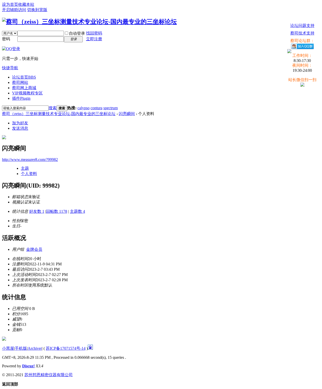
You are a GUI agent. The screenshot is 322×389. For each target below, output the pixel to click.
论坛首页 (24, 77)
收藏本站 (26, 4)
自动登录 (77, 33)
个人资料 (29, 173)
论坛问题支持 (302, 25)
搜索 (53, 108)
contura (96, 108)
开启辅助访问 (14, 10)
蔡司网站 (20, 82)
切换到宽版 (37, 10)
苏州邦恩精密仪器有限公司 (48, 375)
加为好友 (20, 123)
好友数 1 (36, 211)
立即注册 (94, 39)
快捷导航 (10, 68)
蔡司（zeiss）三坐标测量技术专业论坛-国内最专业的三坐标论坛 (58, 114)
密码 (6, 39)
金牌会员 (34, 249)
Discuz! (28, 366)
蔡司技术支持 (302, 33)
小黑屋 (8, 348)
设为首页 (10, 4)
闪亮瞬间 (127, 114)
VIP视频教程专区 (27, 93)
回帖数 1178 (56, 211)
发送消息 (20, 128)
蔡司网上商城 (24, 88)
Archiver (35, 348)
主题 (25, 168)
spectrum (110, 108)
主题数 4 (77, 211)
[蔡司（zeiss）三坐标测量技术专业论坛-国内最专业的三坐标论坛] (89, 21)
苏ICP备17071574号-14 (66, 348)
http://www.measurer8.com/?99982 (30, 159)
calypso (83, 108)
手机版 (21, 348)
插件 (21, 98)
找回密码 (94, 33)
